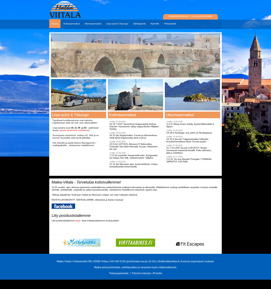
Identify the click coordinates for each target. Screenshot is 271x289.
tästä (78, 220)
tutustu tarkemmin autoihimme (75, 130)
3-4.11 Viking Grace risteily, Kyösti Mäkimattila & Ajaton (190, 124)
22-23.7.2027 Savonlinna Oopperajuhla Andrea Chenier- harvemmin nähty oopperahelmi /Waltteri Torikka (134, 125)
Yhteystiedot (169, 23)
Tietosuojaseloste (119, 273)
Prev (54, 55)
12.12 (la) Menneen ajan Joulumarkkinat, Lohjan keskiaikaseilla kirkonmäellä (133, 164)
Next (216, 55)
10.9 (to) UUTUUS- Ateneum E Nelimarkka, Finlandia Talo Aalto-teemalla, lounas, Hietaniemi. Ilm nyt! (133, 145)
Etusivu (54, 23)
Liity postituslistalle (202, 16)
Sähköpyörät (139, 23)
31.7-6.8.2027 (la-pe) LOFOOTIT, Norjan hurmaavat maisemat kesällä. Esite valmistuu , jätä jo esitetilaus (189, 149)
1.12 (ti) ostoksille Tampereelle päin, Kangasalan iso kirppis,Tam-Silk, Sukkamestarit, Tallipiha (133, 155)
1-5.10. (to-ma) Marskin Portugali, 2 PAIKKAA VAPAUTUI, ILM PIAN (188, 159)
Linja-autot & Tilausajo (117, 23)
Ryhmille (154, 23)
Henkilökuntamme (178, 16)
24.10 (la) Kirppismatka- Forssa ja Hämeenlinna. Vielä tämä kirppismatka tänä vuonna (133, 135)
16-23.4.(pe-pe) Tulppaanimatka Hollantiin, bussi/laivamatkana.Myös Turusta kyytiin (187, 139)
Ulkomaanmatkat (92, 23)
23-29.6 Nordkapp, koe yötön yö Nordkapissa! (189, 131)
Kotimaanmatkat (71, 23)
